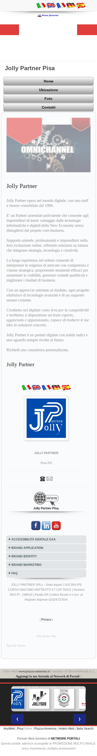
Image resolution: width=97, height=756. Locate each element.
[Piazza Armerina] (48, 15)
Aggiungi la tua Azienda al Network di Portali (48, 676)
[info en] (51, 5)
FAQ (14, 573)
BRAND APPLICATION (27, 548)
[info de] (71, 5)
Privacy (46, 619)
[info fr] (61, 5)
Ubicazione (48, 90)
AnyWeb (9, 728)
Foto (48, 99)
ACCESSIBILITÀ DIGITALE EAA (33, 539)
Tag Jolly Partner (16, 645)
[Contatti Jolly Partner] (46, 478)
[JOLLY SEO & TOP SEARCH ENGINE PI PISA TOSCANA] (39, 699)
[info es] (81, 5)
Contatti (48, 107)
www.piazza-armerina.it (34, 671)
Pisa (20, 728)
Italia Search (85, 728)
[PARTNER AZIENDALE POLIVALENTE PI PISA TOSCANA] (14, 699)
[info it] (41, 5)
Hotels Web (66, 728)
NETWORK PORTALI (65, 738)
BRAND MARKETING (26, 565)
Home (48, 81)
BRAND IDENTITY (24, 556)
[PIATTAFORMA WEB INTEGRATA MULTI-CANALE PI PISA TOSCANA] (64, 699)
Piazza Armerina (45, 728)
